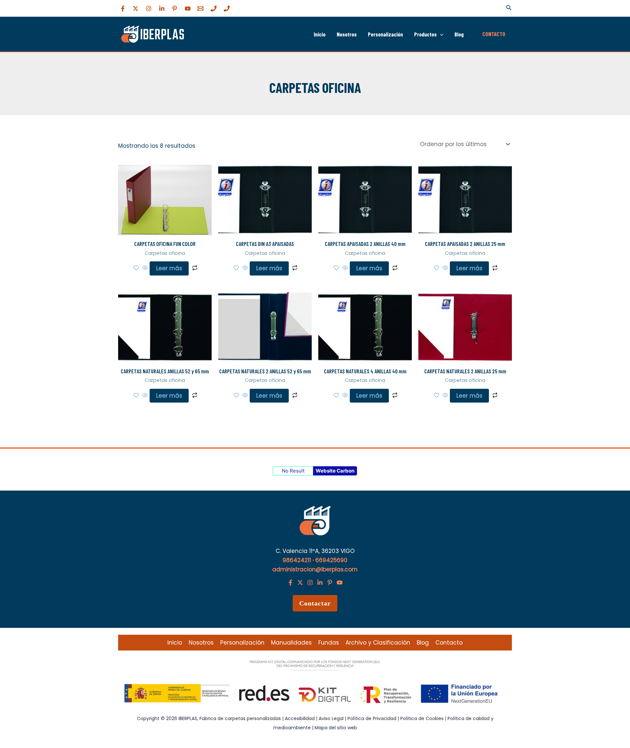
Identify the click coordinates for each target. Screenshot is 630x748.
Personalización (385, 34)
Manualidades (291, 643)
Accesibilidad (300, 718)
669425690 (331, 560)
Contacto (449, 643)
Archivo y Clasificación (378, 643)
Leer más (169, 268)
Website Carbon (335, 471)
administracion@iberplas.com (315, 569)
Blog (459, 34)
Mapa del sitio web (336, 727)
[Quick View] (145, 268)
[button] (509, 8)
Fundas (328, 643)
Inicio (320, 34)
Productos (425, 34)
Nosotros (347, 34)
